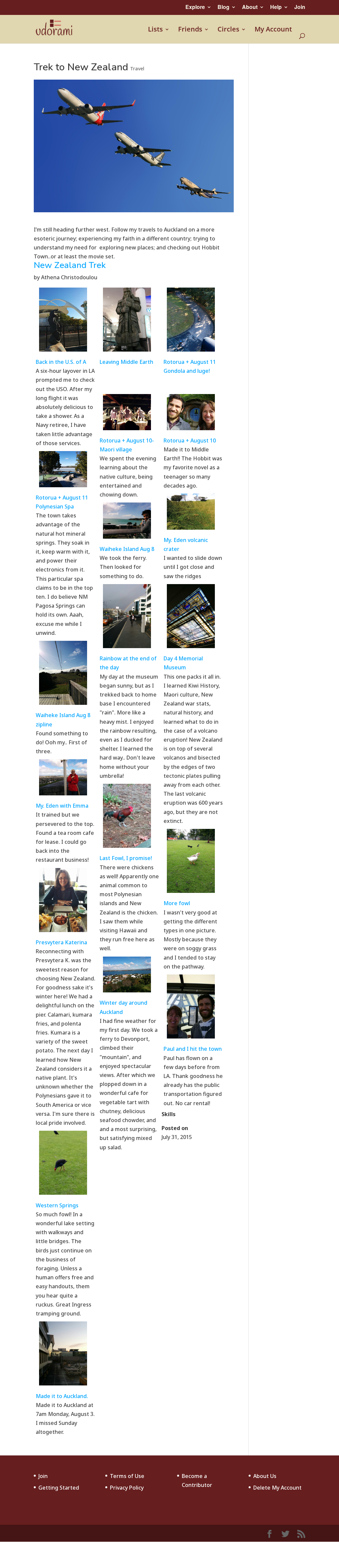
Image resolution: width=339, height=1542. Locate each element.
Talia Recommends (121, 1164)
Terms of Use (127, 1476)
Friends (190, 30)
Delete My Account (277, 1487)
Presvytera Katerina (61, 942)
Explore (195, 7)
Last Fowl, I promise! (126, 858)
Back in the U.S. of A (61, 362)
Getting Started (58, 1487)
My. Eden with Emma (62, 805)
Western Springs (57, 1205)
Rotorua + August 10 (190, 440)
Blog (223, 7)
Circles (228, 30)
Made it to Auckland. (62, 1396)
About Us (264, 1476)
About (250, 7)
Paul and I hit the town (193, 1048)
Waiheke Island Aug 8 (127, 549)
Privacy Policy (127, 1487)
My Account (273, 30)
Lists (155, 30)
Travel (137, 68)
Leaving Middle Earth (126, 362)
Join (299, 7)
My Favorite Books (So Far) (201, 1164)
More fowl (177, 903)
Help (276, 7)
